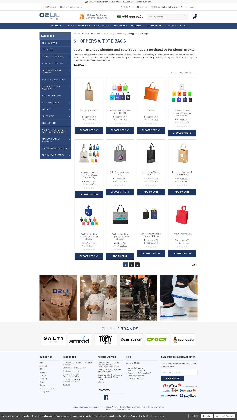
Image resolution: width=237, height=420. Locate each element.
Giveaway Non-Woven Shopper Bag (120, 111)
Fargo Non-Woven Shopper (120, 237)
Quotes (42, 382)
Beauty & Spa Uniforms (53, 80)
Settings (194, 416)
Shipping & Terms (47, 388)
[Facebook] (106, 397)
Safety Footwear (51, 102)
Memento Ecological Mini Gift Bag (182, 173)
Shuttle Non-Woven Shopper (89, 237)
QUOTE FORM (154, 25)
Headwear (84, 25)
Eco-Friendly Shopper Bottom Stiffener (151, 235)
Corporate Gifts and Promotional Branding (54, 131)
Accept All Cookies (224, 416)
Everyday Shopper (89, 110)
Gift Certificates (160, 7)
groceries (157, 55)
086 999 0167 (51, 7)
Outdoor (43, 375)
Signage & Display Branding (51, 140)
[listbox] (187, 72)
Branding (137, 25)
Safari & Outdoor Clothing (51, 87)
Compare (88, 95)
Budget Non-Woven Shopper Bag (182, 114)
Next (193, 265)
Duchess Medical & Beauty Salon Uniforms (72, 375)
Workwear (100, 25)
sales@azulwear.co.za (72, 7)
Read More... (80, 65)
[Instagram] (112, 397)
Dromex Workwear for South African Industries (109, 371)
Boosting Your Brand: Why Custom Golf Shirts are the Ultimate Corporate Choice (108, 365)
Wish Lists (144, 7)
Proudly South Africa (53, 155)
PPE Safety (119, 25)
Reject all (207, 416)
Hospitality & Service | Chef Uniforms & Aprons (73, 380)
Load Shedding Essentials (55, 148)
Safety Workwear (51, 96)
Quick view (89, 89)
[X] (100, 397)
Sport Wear (48, 116)
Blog (183, 25)
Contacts (43, 385)
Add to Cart (151, 192)
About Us (56, 25)
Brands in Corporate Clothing (75, 368)
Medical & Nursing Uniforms (51, 71)
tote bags (114, 55)
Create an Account (188, 7)
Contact (170, 25)
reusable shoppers (97, 55)
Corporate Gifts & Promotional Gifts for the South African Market (110, 377)
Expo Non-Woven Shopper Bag (89, 176)
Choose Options (89, 130)
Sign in (174, 7)
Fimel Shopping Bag (182, 234)
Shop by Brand (49, 43)
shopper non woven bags (133, 57)
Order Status (129, 7)
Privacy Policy (45, 392)
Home (42, 363)
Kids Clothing (49, 123)
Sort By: (174, 72)
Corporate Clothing (52, 57)
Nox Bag (151, 110)
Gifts (69, 25)
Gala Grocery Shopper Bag (120, 173)
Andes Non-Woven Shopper (151, 173)
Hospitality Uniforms (52, 63)
